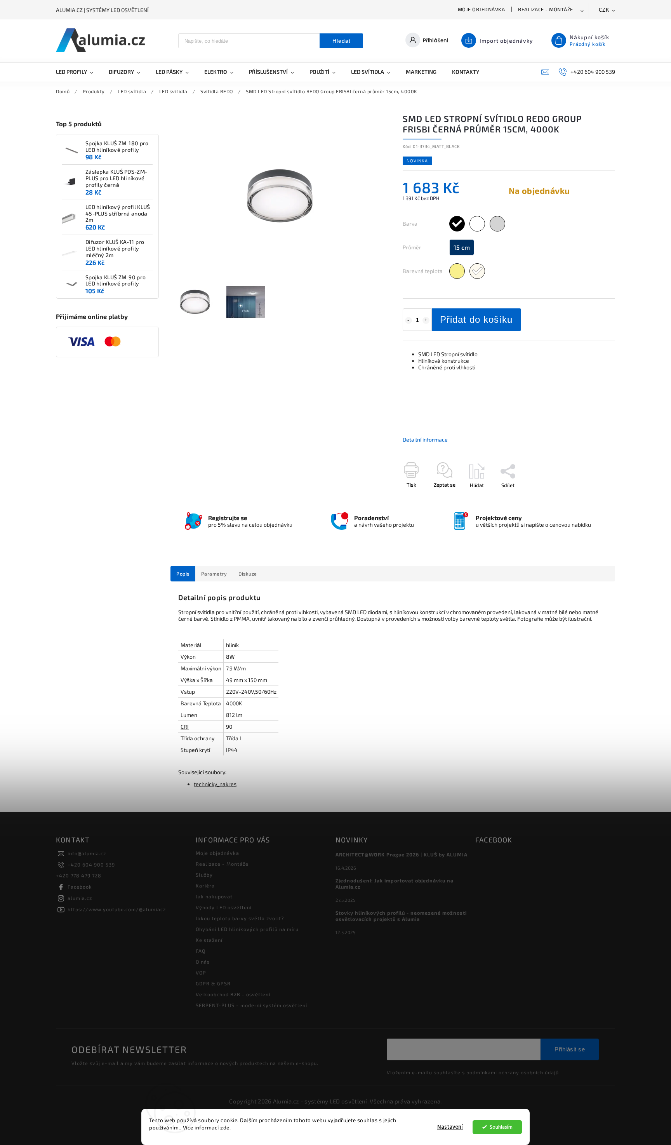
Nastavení (450, 1127)
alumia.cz (80, 898)
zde (224, 1127)
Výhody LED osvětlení (224, 907)
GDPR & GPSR (213, 983)
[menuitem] (78, 72)
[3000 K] (457, 271)
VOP (201, 972)
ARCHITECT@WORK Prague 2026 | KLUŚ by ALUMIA (402, 854)
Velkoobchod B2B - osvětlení (233, 994)
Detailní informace (425, 439)
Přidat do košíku (476, 319)
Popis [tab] (182, 574)
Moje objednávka (481, 9)
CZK (604, 10)
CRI (185, 726)
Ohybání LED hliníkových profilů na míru (247, 929)
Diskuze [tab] (247, 574)
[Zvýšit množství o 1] (425, 320)
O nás (203, 962)
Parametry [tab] (214, 574)
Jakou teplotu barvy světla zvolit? (240, 918)
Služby (204, 875)
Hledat (341, 41)
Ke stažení (209, 940)
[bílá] (477, 223)
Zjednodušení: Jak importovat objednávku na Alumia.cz (395, 883)
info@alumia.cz (87, 853)
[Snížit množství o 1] (408, 320)
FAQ (200, 951)
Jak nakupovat (214, 896)
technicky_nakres (215, 784)
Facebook (80, 887)
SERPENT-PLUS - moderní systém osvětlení (251, 1005)
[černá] (457, 223)
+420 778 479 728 (78, 875)
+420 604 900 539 (91, 864)
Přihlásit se (570, 1049)
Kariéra (205, 885)
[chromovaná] (497, 223)
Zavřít (590, 499)
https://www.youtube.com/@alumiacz (117, 909)
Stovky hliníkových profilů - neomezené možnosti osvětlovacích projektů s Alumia (401, 916)
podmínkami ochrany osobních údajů (512, 1072)
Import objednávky (506, 40)
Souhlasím (501, 1127)
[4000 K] (477, 271)
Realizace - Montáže (545, 9)
